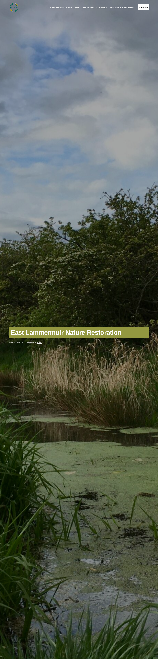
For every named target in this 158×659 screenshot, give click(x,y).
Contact (143, 7)
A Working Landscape (64, 7)
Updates (39, 342)
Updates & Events (122, 7)
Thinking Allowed (95, 7)
